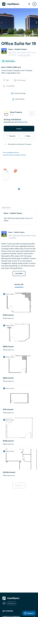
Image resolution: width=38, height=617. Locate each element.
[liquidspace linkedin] (4, 603)
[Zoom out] (6, 177)
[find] (29, 4)
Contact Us (11, 603)
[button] (36, 22)
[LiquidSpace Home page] (10, 4)
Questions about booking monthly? (14, 155)
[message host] (31, 113)
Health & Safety (10, 61)
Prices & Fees (22, 122)
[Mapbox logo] (6, 207)
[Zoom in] (6, 173)
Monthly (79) (19, 284)
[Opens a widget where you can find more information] (29, 613)
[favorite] (11, 136)
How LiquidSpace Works (11, 153)
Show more (19, 485)
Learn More (19, 273)
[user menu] (34, 4)
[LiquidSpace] (10, 598)
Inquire (19, 129)
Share (28, 136)
